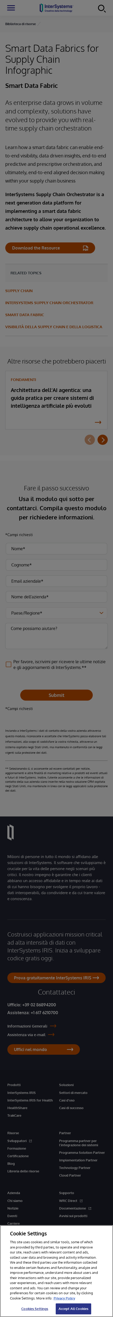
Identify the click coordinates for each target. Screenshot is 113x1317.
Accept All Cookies (73, 1309)
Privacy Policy (64, 1298)
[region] (56, 1271)
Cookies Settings (34, 1309)
